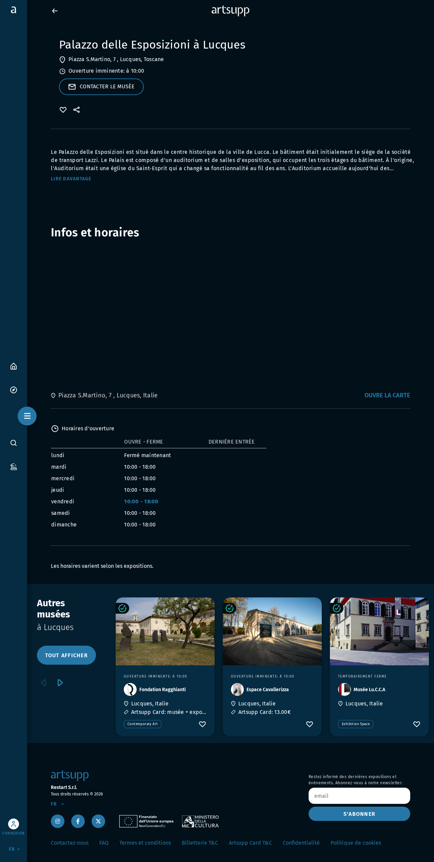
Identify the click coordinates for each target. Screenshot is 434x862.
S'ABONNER (359, 814)
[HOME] (13, 365)
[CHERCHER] (13, 442)
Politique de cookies (356, 843)
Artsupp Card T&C (250, 843)
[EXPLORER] (13, 389)
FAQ (103, 843)
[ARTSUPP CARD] (13, 466)
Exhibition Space (356, 724)
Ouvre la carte (387, 395)
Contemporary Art (142, 724)
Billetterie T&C (200, 843)
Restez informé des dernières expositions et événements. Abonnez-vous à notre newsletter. (356, 779)
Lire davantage (71, 179)
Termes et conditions (145, 843)
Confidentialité (301, 843)
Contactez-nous (69, 843)
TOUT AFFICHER (66, 655)
